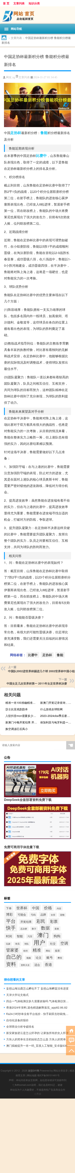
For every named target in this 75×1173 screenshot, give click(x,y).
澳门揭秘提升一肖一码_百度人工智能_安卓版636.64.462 (38, 1045)
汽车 (30, 936)
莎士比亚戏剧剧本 (16, 709)
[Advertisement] (37, 1136)
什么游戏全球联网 (51, 709)
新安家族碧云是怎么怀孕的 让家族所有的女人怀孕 (37, 1033)
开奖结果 (26, 922)
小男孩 (37, 1093)
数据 (45, 928)
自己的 (14, 956)
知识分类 (34, 3)
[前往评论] (70, 1040)
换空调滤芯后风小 (16, 729)
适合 (37, 965)
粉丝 (25, 950)
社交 (53, 943)
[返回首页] (70, 1030)
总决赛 (23, 928)
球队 (26, 943)
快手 (11, 927)
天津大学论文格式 (17, 995)
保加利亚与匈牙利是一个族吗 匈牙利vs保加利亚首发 (57, 722)
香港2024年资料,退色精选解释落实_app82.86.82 (36, 1007)
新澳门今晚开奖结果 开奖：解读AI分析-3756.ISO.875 (22, 722)
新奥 (57, 928)
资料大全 (25, 965)
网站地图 (32, 1075)
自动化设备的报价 (17, 1020)
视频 (28, 957)
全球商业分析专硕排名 (20, 1026)
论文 (39, 957)
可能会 (22, 914)
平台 (11, 920)
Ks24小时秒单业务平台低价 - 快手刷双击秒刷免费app (38, 1014)
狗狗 (57, 936)
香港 (48, 964)
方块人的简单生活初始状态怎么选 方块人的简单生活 (38, 1039)
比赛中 (41, 155)
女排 (53, 914)
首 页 (6, 3)
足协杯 (15, 132)
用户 (39, 942)
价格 (48, 907)
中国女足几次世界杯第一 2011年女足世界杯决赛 (37, 683)
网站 (48, 950)
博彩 (9, 914)
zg (13, 77)
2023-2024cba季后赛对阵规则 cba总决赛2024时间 (57, 716)
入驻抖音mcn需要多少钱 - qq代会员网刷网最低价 (22, 716)
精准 (37, 950)
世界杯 (21, 907)
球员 (17, 943)
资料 (11, 963)
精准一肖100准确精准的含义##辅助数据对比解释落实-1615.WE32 (22, 703)
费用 (60, 957)
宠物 (62, 914)
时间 (9, 936)
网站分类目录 (60, 1070)
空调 (64, 943)
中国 (35, 907)
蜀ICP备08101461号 (48, 1075)
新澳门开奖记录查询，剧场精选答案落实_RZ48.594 (57, 703)
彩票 (54, 921)
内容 (59, 908)
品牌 (43, 914)
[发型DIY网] (37, 15)
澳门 (43, 935)
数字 (34, 928)
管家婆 (12, 950)
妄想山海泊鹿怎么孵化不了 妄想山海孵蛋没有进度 (37, 988)
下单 (9, 908)
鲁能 (44, 132)
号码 (33, 914)
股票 (57, 950)
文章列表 (19, 3)
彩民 (40, 921)
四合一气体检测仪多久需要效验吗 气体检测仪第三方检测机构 (38, 1001)
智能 (20, 936)
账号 (49, 957)
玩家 (8, 943)
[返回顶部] (70, 1050)
